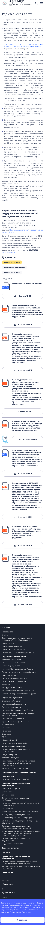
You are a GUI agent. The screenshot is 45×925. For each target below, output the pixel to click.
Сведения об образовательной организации (16, 784)
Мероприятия (8, 725)
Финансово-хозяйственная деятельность (20, 811)
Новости (6, 728)
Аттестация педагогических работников (20, 672)
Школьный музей (9, 740)
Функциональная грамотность (15, 721)
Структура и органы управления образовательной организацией (16, 827)
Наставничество (9, 675)
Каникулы (6, 731)
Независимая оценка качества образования (16, 857)
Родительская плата (12, 262)
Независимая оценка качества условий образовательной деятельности (19, 862)
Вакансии (6, 684)
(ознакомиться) (9, 252)
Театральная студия (10, 758)
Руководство (7, 808)
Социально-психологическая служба (19, 772)
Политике (26, 912)
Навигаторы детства (11, 666)
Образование (8, 795)
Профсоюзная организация (14, 681)
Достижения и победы (12, 646)
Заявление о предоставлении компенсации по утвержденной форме (23, 45)
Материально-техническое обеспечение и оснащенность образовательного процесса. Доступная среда (21, 833)
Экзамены (6, 734)
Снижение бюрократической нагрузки (19, 694)
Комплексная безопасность (14, 704)
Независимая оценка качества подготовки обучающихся (21, 867)
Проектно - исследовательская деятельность (16, 750)
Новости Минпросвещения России (17, 669)
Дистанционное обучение (13, 718)
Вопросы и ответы (10, 848)
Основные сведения (11, 789)
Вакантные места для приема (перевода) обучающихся (20, 822)
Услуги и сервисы (10, 755)
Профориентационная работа (15, 743)
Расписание (7, 873)
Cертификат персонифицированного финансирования (18, 714)
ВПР (4, 737)
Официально (8, 776)
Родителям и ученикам (12, 698)
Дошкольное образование (14, 267)
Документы (7, 792)
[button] (36, 3)
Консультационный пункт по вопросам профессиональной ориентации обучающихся (19, 763)
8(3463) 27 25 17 (8, 884)
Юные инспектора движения (15, 768)
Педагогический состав (12, 844)
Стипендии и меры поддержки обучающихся (16, 839)
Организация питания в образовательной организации (20, 804)
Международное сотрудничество (17, 815)
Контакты (6, 852)
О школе (6, 628)
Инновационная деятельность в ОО (18, 691)
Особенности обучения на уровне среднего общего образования (17, 639)
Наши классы (8, 643)
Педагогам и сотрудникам (14, 657)
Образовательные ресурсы (14, 663)
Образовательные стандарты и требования (15, 799)
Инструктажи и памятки (12, 687)
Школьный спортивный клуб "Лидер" (18, 652)
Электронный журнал (11, 660)
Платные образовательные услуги (17, 818)
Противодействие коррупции (15, 779)
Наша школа (7, 632)
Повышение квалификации (14, 678)
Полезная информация (12, 707)
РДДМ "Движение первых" (13, 746)
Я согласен (22, 920)
